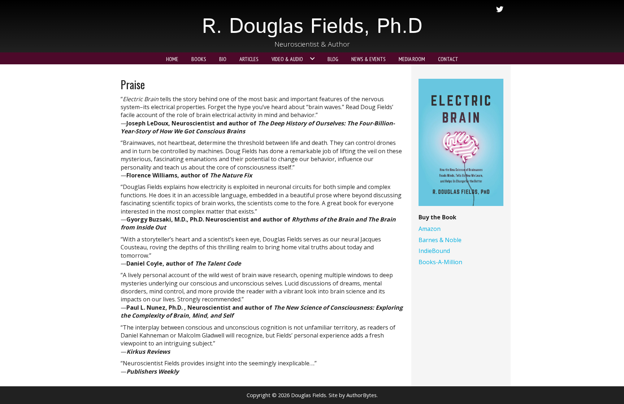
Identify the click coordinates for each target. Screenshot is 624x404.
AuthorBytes (361, 395)
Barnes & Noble (440, 240)
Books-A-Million (440, 262)
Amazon (430, 229)
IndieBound (434, 251)
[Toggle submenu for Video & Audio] (312, 59)
